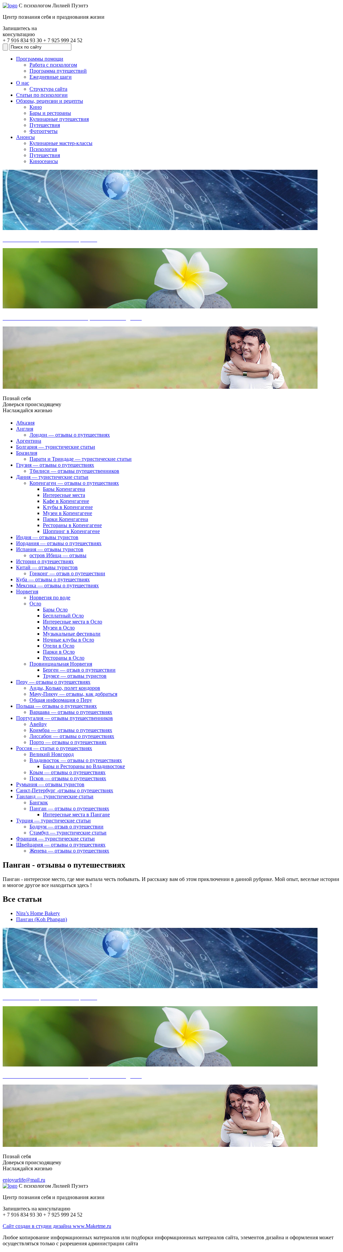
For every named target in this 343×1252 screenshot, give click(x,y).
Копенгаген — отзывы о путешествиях (74, 483)
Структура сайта (48, 89)
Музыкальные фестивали (71, 634)
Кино (35, 107)
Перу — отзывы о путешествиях (53, 682)
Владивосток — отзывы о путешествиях (75, 760)
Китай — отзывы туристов (47, 567)
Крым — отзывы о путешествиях (67, 772)
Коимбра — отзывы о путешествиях (70, 730)
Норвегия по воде (49, 597)
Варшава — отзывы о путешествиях (70, 712)
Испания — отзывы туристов (49, 549)
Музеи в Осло (59, 628)
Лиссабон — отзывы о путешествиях (71, 736)
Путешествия (44, 125)
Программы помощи (39, 59)
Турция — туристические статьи (53, 820)
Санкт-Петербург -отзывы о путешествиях (64, 790)
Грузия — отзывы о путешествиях (55, 465)
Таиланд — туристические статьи (54, 796)
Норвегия (27, 591)
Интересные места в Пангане (76, 814)
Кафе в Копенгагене (66, 501)
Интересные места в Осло (72, 621)
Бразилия (26, 453)
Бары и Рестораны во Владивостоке (84, 766)
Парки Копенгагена (65, 519)
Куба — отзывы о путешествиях (53, 579)
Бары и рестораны (50, 113)
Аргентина (28, 441)
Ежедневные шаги (50, 77)
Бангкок (38, 802)
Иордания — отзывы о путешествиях (58, 543)
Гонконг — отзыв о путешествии (67, 573)
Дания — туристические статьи (52, 477)
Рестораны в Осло (63, 658)
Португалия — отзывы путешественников (64, 718)
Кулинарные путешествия (59, 119)
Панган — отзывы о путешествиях (69, 808)
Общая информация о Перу (60, 700)
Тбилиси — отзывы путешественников (74, 471)
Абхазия (25, 423)
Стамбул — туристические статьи (68, 832)
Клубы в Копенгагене (68, 507)
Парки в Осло (59, 652)
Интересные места (64, 495)
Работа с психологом (53, 65)
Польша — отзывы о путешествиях (56, 706)
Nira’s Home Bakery (38, 913)
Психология (43, 149)
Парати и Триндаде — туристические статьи (80, 459)
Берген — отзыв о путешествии (79, 670)
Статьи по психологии (42, 95)
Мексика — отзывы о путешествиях (57, 585)
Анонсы (25, 137)
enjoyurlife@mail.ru (24, 1180)
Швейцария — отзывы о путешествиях (61, 845)
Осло (35, 603)
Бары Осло (55, 609)
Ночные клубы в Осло (68, 640)
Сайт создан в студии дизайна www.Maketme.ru (57, 1226)
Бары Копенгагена (64, 489)
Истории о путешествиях (45, 561)
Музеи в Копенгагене (67, 513)
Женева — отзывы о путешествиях (69, 851)
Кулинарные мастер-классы (60, 143)
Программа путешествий (58, 71)
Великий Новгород (51, 754)
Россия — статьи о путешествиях (54, 748)
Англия (24, 429)
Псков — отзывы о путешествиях (67, 778)
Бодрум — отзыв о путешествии (66, 826)
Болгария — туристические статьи (55, 447)
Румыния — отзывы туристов (50, 784)
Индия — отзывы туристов (47, 537)
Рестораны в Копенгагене (72, 525)
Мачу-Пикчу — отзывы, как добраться (73, 694)
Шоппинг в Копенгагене (71, 531)
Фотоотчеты (43, 131)
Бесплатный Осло (63, 615)
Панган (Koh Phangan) (41, 919)
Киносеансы (43, 161)
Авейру (38, 724)
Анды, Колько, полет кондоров (64, 688)
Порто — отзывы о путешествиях (68, 742)
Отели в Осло (58, 646)
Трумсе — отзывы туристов (75, 676)
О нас (22, 83)
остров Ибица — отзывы (57, 555)
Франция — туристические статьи (55, 838)
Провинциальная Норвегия (60, 664)
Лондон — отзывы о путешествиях (69, 435)
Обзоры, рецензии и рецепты (49, 101)
